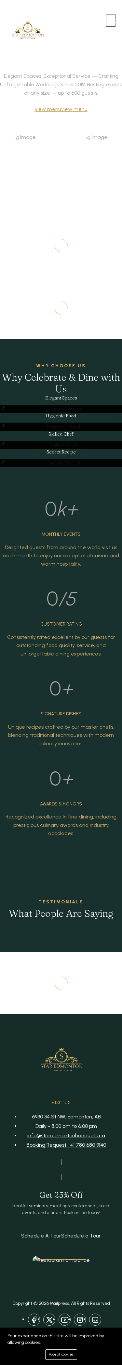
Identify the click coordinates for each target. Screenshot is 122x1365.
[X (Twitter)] (49, 1320)
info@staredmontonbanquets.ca (66, 1135)
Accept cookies (61, 1354)
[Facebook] (34, 1320)
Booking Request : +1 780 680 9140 (66, 1145)
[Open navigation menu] (110, 20)
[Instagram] (80, 1320)
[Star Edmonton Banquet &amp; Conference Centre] (27, 31)
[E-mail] (95, 1320)
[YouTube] (65, 1320)
